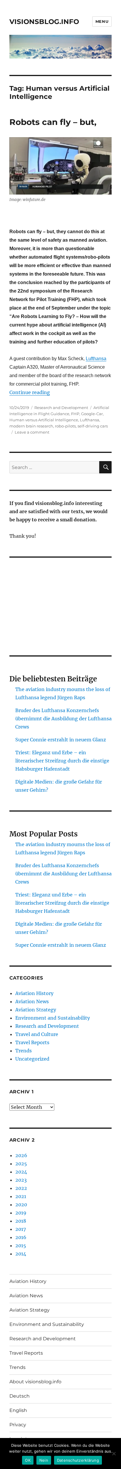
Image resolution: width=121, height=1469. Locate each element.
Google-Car (92, 413)
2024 (21, 1172)
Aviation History (34, 993)
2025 (21, 1163)
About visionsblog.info (35, 1381)
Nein (43, 1460)
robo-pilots (65, 426)
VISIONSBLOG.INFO (44, 22)
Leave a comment (32, 432)
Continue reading (29, 392)
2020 (21, 1204)
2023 (21, 1180)
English (18, 1410)
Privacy (17, 1424)
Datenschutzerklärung (78, 1460)
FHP (75, 413)
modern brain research (31, 426)
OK (28, 1460)
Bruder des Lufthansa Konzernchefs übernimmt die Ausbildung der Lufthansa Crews (63, 718)
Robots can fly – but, (52, 122)
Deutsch (19, 1396)
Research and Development (61, 407)
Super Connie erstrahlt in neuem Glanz (60, 740)
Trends (23, 1051)
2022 (21, 1188)
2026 (21, 1155)
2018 (20, 1221)
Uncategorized (32, 1059)
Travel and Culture (36, 1034)
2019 (20, 1213)
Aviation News (32, 1001)
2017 (20, 1229)
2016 (20, 1237)
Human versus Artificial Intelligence (43, 419)
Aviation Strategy (35, 1010)
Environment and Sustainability (52, 1018)
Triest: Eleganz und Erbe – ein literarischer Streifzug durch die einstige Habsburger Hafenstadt (62, 761)
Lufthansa (96, 358)
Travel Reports (32, 1042)
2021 (20, 1196)
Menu (101, 21)
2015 (20, 1245)
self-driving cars (93, 426)
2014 (20, 1254)
